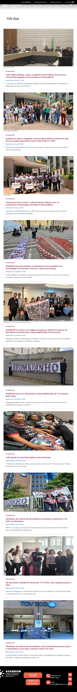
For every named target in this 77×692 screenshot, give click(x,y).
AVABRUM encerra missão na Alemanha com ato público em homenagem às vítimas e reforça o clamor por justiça (34, 267)
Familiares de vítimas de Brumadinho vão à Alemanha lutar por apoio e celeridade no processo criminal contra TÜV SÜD (38, 647)
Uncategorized (10, 71)
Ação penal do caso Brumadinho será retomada (28, 457)
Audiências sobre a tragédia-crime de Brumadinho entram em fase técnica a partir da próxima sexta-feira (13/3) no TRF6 (37, 139)
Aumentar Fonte (40, 2)
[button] (71, 4)
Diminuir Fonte (55, 2)
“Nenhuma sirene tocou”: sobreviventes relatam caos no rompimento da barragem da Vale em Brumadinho (32, 203)
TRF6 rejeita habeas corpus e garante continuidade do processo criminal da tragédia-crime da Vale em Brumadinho (36, 76)
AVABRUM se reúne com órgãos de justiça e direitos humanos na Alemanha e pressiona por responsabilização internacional (36, 331)
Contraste (68, 2)
